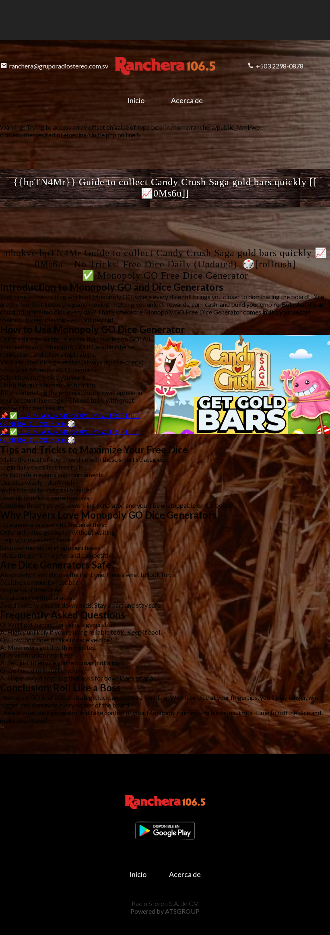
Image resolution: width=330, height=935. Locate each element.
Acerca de (187, 100)
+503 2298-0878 (279, 66)
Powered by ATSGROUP (165, 911)
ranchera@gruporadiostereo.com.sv (58, 66)
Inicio (136, 100)
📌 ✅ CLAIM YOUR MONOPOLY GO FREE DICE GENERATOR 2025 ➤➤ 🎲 (70, 419)
